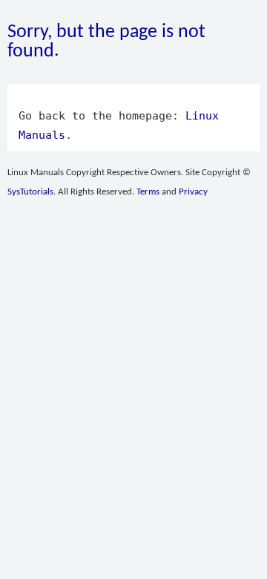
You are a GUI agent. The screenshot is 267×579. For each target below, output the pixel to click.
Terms (147, 192)
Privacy (193, 192)
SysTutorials (30, 192)
